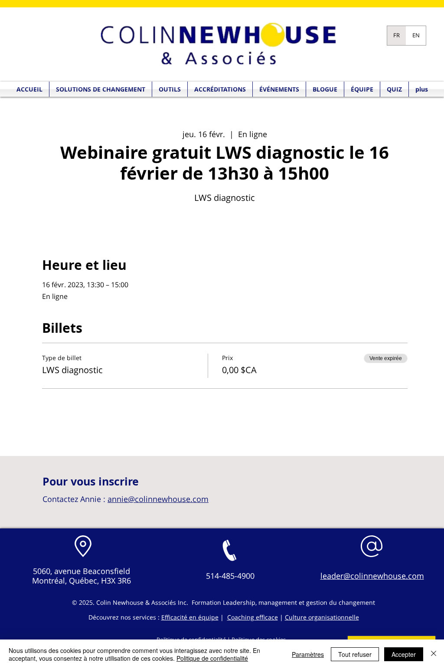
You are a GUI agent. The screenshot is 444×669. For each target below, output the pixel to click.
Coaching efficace (252, 617)
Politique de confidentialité (212, 658)
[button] (394, 89)
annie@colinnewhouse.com (158, 499)
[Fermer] (433, 654)
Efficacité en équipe (190, 617)
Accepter (404, 654)
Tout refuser (355, 654)
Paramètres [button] (308, 654)
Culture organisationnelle (322, 617)
